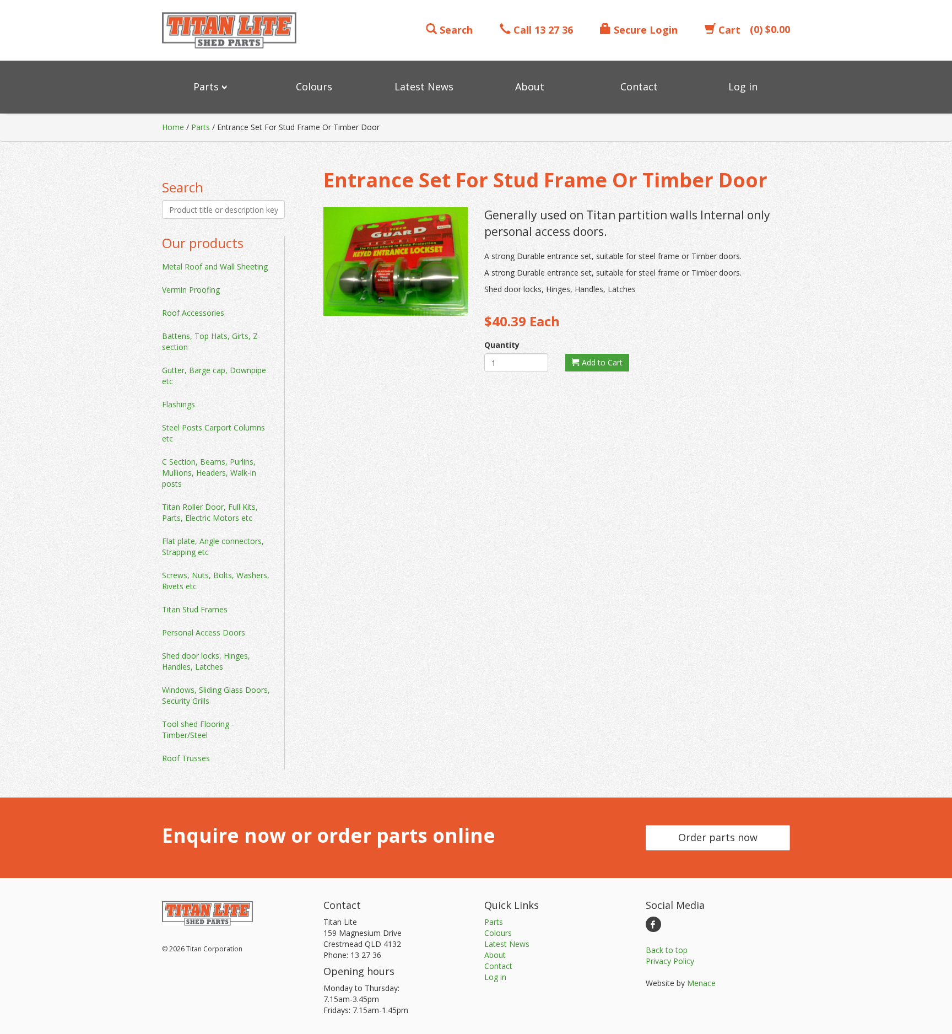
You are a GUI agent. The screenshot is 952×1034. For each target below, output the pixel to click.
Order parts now (718, 837)
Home (173, 127)
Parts (200, 127)
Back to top (667, 950)
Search (455, 29)
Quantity (502, 345)
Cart (728, 29)
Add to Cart (601, 362)
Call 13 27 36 (542, 29)
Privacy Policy (670, 961)
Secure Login (644, 29)
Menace (701, 983)
